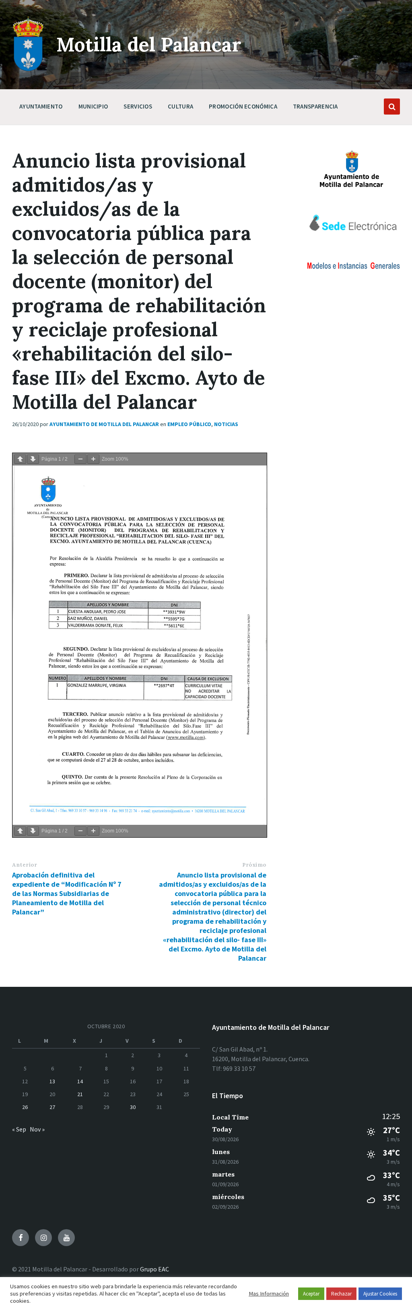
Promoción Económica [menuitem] (243, 106)
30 (133, 1107)
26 (25, 1107)
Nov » (37, 1129)
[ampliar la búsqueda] (392, 106)
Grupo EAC (154, 1269)
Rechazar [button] (341, 1293)
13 (52, 1081)
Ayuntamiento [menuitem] (41, 106)
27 (52, 1107)
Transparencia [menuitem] (315, 106)
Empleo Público (189, 424)
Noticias (226, 424)
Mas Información (269, 1293)
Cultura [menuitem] (180, 106)
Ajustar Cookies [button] (380, 1293)
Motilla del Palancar (148, 44)
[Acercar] (93, 459)
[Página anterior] (20, 459)
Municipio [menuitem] (93, 106)
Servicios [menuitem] (138, 106)
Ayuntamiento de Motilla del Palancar (104, 424)
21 (80, 1094)
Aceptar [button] (311, 1293)
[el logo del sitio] (28, 69)
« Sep (19, 1129)
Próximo (254, 864)
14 (80, 1081)
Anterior (24, 864)
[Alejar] (80, 459)
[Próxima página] (33, 459)
